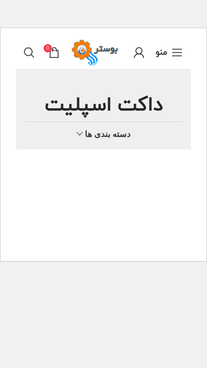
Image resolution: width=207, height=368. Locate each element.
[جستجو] (29, 52)
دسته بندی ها (108, 134)
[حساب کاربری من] (139, 52)
